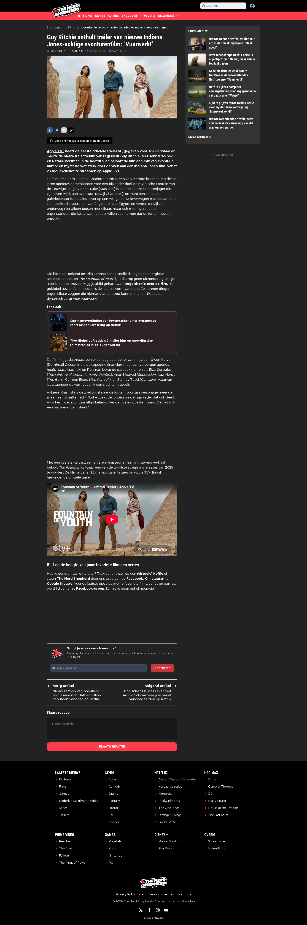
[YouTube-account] (166, 910)
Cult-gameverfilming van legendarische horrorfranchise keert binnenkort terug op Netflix (113, 323)
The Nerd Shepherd (73, 579)
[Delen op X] (57, 130)
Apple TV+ (55, 151)
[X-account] (141, 910)
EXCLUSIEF (130, 15)
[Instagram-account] (158, 910)
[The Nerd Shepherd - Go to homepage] (66, 6)
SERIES (100, 15)
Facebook (134, 579)
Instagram (157, 579)
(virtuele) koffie (150, 574)
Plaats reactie (112, 746)
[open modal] (252, 5)
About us (184, 894)
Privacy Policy (126, 894)
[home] (78, 15)
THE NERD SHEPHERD (73, 51)
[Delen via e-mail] (64, 130)
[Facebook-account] (149, 910)
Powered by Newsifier (153, 917)
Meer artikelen (199, 137)
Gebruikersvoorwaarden (156, 894)
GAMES (113, 15)
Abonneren (162, 668)
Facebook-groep (90, 589)
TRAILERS (148, 15)
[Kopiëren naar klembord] (71, 130)
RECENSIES (166, 15)
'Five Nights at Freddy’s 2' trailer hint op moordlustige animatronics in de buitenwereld (111, 343)
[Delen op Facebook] (50, 130)
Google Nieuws (59, 584)
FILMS (87, 15)
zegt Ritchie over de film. (146, 284)
